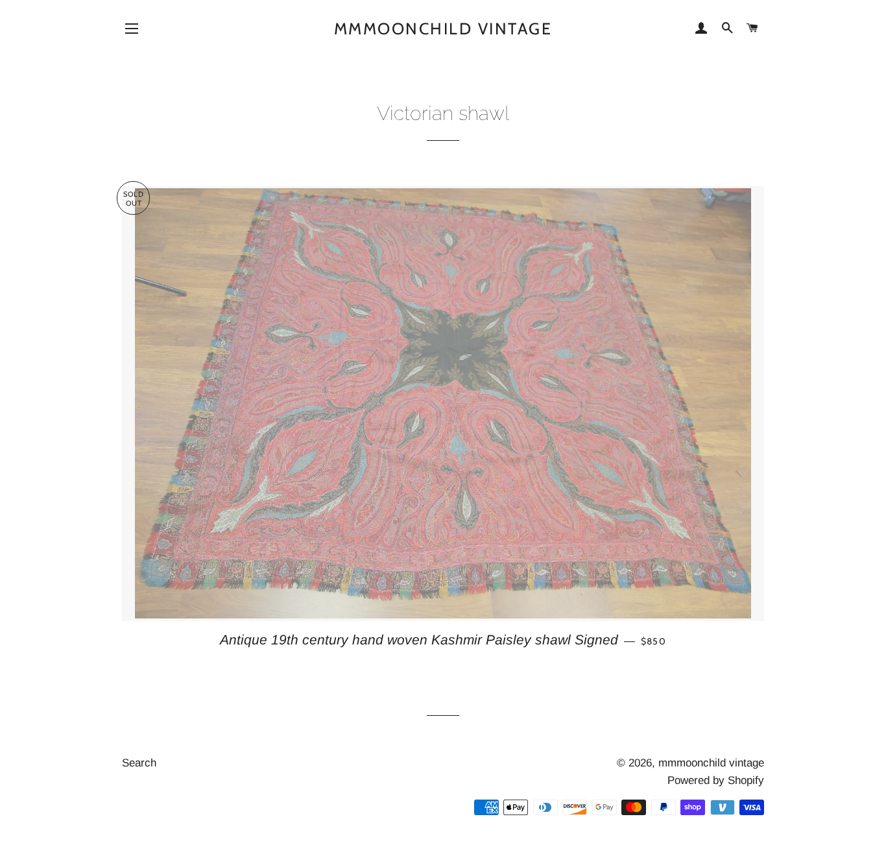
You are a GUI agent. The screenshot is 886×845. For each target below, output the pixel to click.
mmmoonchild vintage (443, 28)
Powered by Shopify (715, 780)
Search (139, 763)
